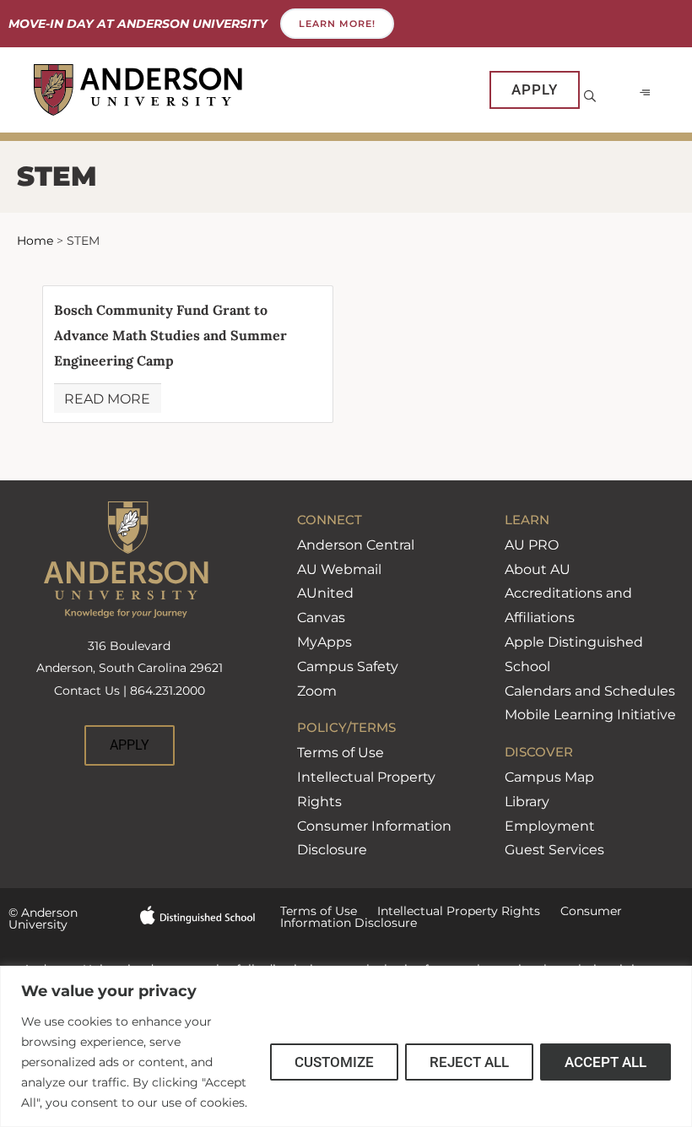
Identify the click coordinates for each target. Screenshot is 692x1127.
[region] (346, 1046)
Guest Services (554, 850)
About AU (537, 569)
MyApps (324, 642)
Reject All (469, 1062)
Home (35, 240)
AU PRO (532, 545)
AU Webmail (339, 569)
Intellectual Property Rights (448, 910)
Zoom (317, 691)
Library (527, 802)
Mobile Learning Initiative (590, 715)
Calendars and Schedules (590, 691)
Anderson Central (355, 545)
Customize (334, 1062)
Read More (107, 399)
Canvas (321, 618)
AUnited (325, 593)
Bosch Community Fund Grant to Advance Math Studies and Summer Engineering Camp (170, 335)
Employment (550, 826)
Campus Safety (347, 666)
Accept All (605, 1062)
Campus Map (549, 777)
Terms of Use (340, 753)
